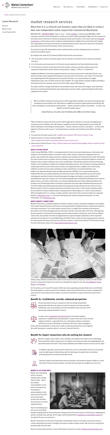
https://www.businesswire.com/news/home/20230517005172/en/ (54, 140)
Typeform (42, 284)
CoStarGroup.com (43, 195)
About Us (56, 6)
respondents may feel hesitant (59, 316)
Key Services (68, 6)
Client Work (80, 6)
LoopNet (74, 34)
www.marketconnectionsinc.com (66, 223)
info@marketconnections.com (92, 429)
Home (6, 15)
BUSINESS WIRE (47, 34)
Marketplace (92, 6)
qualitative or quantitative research (89, 415)
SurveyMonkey (91, 282)
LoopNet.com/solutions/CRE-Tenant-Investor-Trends (75, 135)
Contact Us (104, 6)
